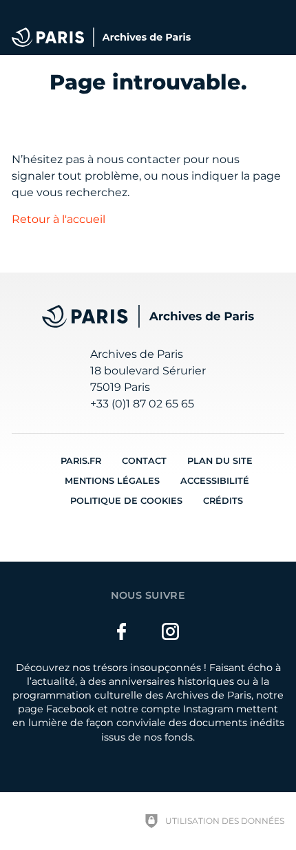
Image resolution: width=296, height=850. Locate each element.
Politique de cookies (126, 501)
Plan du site (220, 461)
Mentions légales (112, 481)
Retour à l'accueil (58, 219)
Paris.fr (81, 461)
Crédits (223, 501)
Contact (144, 461)
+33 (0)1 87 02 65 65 (142, 403)
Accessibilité (214, 481)
